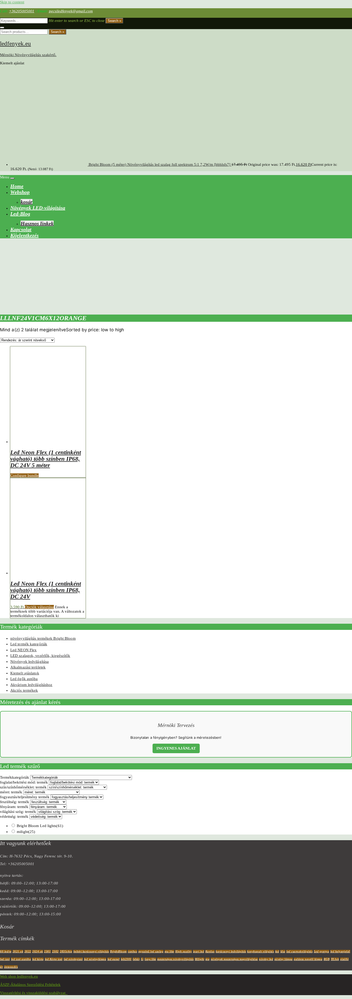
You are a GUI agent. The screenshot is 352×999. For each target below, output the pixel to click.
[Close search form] (2, 27)
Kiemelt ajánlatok (24, 673)
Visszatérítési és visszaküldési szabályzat (34, 993)
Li (142, 959)
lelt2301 (126, 959)
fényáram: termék (14, 807)
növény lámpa (283, 959)
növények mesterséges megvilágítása (234, 959)
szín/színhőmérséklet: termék (23, 787)
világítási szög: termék (18, 812)
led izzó (5, 959)
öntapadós (11, 966)
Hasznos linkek (37, 223)
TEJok (335, 959)
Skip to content (12, 2)
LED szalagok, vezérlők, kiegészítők (40, 656)
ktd (277, 951)
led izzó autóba (21, 959)
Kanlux (210, 951)
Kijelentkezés (24, 235)
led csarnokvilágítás (299, 951)
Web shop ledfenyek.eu (19, 976)
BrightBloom (118, 951)
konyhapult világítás (260, 951)
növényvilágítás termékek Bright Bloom (43, 638)
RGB (327, 959)
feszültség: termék (14, 802)
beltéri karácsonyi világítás (91, 951)
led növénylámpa (95, 959)
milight (26, 832)
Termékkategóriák (14, 777)
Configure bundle (24, 475)
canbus (132, 951)
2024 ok (37, 951)
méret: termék (11, 792)
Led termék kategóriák (28, 644)
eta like (169, 951)
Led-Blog (20, 213)
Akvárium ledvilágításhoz (31, 685)
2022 (27, 951)
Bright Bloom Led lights (40, 826)
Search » (114, 21)
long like (150, 959)
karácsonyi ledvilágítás (231, 951)
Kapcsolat (20, 229)
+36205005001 (21, 11)
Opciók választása (39, 607)
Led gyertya (321, 951)
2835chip (66, 951)
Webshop (20, 192)
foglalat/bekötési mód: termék (24, 782)
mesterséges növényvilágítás (175, 959)
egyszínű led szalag (151, 951)
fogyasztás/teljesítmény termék (24, 797)
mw (207, 959)
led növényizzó (73, 959)
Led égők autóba (24, 679)
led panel (113, 959)
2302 (55, 951)
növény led (266, 959)
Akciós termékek (24, 690)
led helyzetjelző (340, 951)
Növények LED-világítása (37, 208)
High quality (183, 951)
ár (1, 966)
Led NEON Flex (23, 650)
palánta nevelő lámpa (308, 959)
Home (16, 186)
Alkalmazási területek (28, 667)
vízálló (344, 959)
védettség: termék (14, 816)
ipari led (198, 951)
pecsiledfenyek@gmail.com (71, 11)
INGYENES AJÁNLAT (176, 748)
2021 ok (18, 951)
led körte (38, 959)
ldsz (282, 951)
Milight (199, 959)
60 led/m (5, 951)
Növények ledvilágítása (29, 661)
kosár (26, 202)
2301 (47, 951)
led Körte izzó (54, 959)
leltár (136, 959)
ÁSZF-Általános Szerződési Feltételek (30, 985)
